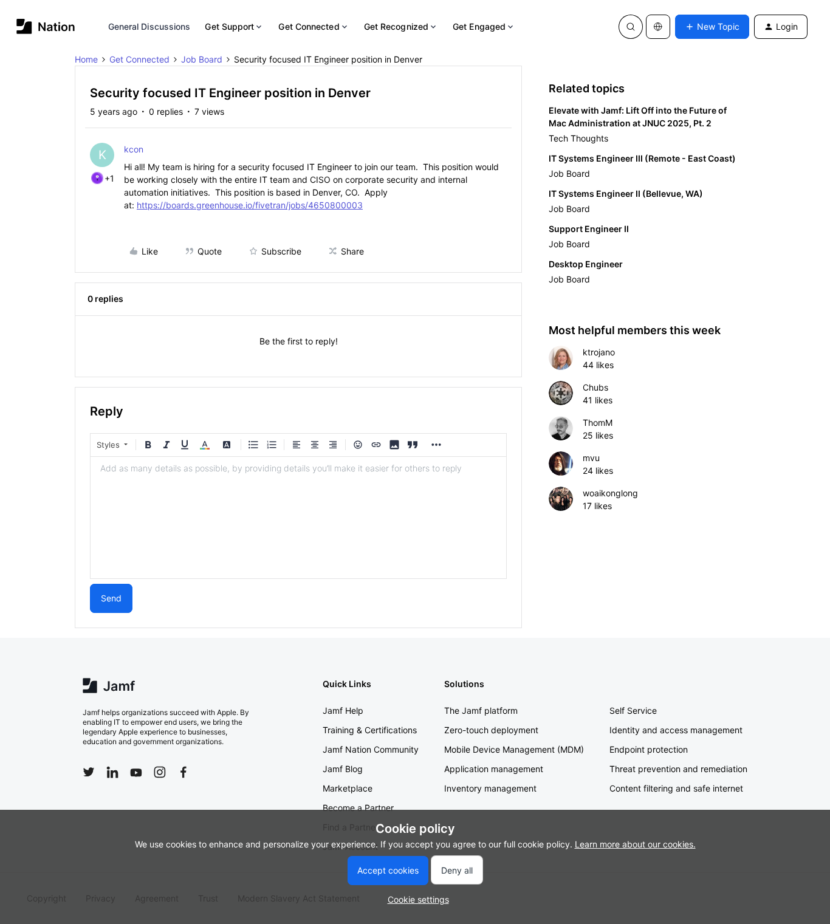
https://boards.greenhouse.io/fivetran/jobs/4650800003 (250, 205)
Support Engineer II (589, 229)
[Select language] (658, 27)
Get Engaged (479, 26)
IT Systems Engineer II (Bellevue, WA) (626, 193)
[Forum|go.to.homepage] (45, 26)
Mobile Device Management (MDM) (514, 749)
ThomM (597, 422)
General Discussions (149, 26)
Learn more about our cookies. (635, 844)
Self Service (633, 710)
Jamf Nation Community (371, 749)
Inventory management (490, 788)
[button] (712, 27)
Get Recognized (396, 26)
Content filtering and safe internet (676, 788)
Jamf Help (343, 710)
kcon (133, 149)
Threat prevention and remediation (678, 769)
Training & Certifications (370, 730)
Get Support (229, 26)
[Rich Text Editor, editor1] (298, 517)
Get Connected (308, 26)
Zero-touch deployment (491, 730)
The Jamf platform (481, 710)
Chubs (595, 387)
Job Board (201, 59)
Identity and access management (676, 730)
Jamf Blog (343, 769)
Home (86, 59)
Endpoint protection (648, 749)
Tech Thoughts (578, 138)
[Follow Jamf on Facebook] (183, 772)
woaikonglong (610, 493)
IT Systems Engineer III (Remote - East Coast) (642, 158)
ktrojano (599, 352)
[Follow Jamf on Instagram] (160, 772)
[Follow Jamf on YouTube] (136, 772)
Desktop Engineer (586, 264)
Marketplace (347, 788)
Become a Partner (358, 808)
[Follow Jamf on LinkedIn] (112, 772)
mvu (591, 458)
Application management (493, 769)
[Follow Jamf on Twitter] (89, 772)
